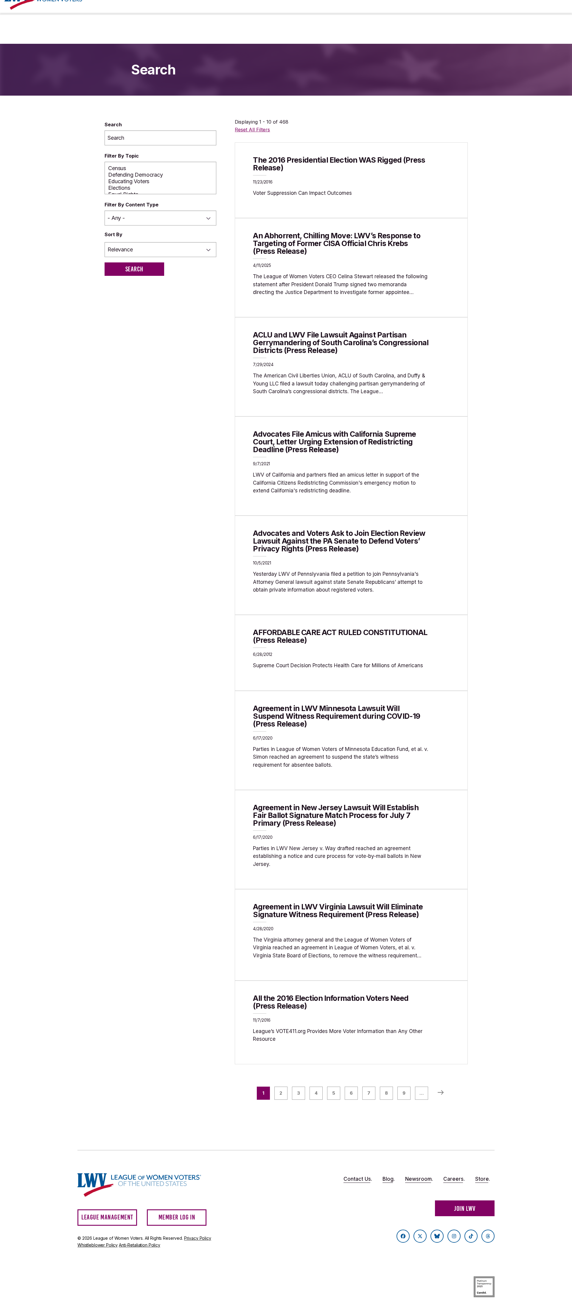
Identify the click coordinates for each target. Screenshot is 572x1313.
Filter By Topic (122, 156)
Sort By (113, 234)
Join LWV (464, 1208)
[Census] (160, 168)
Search (113, 124)
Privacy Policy (197, 1238)
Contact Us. (357, 1179)
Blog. (389, 1179)
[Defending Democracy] (160, 175)
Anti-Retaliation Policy (139, 1244)
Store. (482, 1179)
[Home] (144, 1185)
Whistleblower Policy (97, 1244)
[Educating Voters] (160, 181)
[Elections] (160, 188)
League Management (107, 1217)
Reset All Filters (252, 130)
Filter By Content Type (131, 205)
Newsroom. (419, 1179)
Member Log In (176, 1217)
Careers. (454, 1179)
